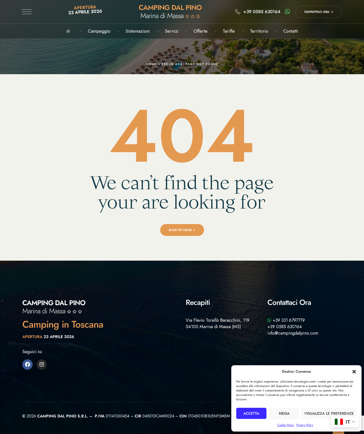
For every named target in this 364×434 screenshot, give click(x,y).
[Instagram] (41, 364)
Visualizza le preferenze (329, 413)
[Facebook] (27, 364)
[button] (354, 371)
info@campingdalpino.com (292, 333)
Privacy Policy (304, 425)
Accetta (251, 413)
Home (151, 64)
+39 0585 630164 (284, 326)
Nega (284, 413)
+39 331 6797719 (288, 320)
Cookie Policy (285, 425)
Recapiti (198, 302)
